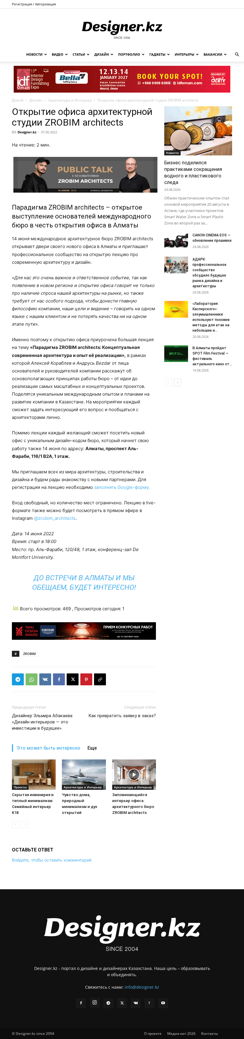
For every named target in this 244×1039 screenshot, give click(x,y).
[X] (73, 679)
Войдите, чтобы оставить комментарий (51, 859)
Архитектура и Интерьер (70, 100)
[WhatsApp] (31, 679)
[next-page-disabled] (25, 824)
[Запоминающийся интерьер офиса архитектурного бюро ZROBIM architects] (134, 774)
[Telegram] (18, 679)
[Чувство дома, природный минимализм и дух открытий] (84, 774)
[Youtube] (163, 1003)
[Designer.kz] (122, 28)
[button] (237, 54)
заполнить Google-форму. (122, 487)
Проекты (20, 787)
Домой (18, 100)
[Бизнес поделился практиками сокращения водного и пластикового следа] (198, 130)
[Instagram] (94, 1002)
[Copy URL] (100, 679)
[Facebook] (59, 679)
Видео (57, 54)
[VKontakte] (135, 1003)
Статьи (79, 54)
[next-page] (177, 382)
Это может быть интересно (48, 748)
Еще (92, 748)
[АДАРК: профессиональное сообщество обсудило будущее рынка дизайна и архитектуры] (176, 265)
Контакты (209, 1033)
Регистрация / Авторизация (34, 4)
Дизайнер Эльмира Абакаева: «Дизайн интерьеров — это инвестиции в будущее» (42, 722)
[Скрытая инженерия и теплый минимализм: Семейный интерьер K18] (34, 774)
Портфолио (129, 54)
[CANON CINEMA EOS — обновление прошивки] (176, 241)
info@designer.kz (142, 987)
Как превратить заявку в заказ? (122, 715)
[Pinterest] (86, 679)
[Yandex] (149, 1003)
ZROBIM (29, 653)
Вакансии (213, 54)
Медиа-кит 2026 (181, 1033)
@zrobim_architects (55, 518)
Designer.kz (27, 132)
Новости (34, 54)
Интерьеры (184, 54)
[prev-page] (15, 824)
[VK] (45, 679)
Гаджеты (157, 54)
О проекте (153, 1033)
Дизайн (101, 54)
